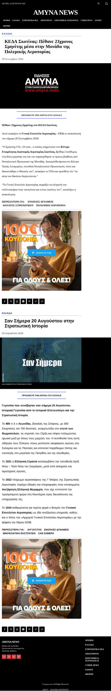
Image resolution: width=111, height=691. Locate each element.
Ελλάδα (7, 33)
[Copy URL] (35, 301)
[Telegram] (23, 301)
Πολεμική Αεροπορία (51, 205)
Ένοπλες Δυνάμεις (40, 201)
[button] (106, 3)
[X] (11, 301)
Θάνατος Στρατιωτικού (18, 205)
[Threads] (19, 657)
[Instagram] (9, 657)
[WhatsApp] (17, 301)
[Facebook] (4, 301)
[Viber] (29, 301)
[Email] (42, 301)
